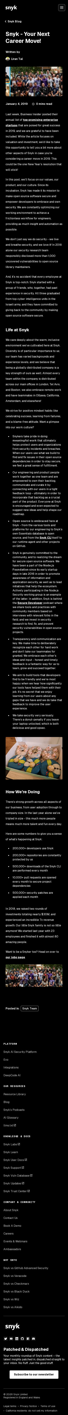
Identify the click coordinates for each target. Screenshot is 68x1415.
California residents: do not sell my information (31, 1410)
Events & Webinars (15, 1241)
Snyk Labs (10, 1144)
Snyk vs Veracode (15, 1276)
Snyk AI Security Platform (20, 1052)
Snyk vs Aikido (12, 1307)
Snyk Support (12, 1168)
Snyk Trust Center (15, 1191)
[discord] (33, 1339)
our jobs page (15, 957)
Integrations (11, 1067)
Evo (5, 1060)
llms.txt (8, 1125)
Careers (8, 1233)
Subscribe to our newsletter (34, 1374)
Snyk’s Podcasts (14, 1110)
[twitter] (5, 1339)
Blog (6, 1102)
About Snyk (10, 1210)
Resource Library (14, 1094)
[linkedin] (17, 1339)
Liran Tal (17, 59)
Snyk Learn (10, 1152)
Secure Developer (30, 603)
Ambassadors (12, 1249)
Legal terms (9, 1406)
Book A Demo (12, 1226)
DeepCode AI (12, 1075)
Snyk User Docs (13, 1160)
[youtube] (11, 1339)
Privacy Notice (28, 1406)
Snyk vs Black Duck (16, 1291)
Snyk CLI (45, 538)
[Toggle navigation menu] (61, 7)
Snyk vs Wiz (11, 1299)
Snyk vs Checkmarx (16, 1284)
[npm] (28, 1339)
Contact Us (10, 1218)
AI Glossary (10, 1117)
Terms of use (47, 1406)
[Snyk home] (11, 7)
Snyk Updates (12, 1183)
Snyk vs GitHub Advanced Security (25, 1268)
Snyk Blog (14, 21)
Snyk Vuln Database (16, 1175)
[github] (22, 1339)
